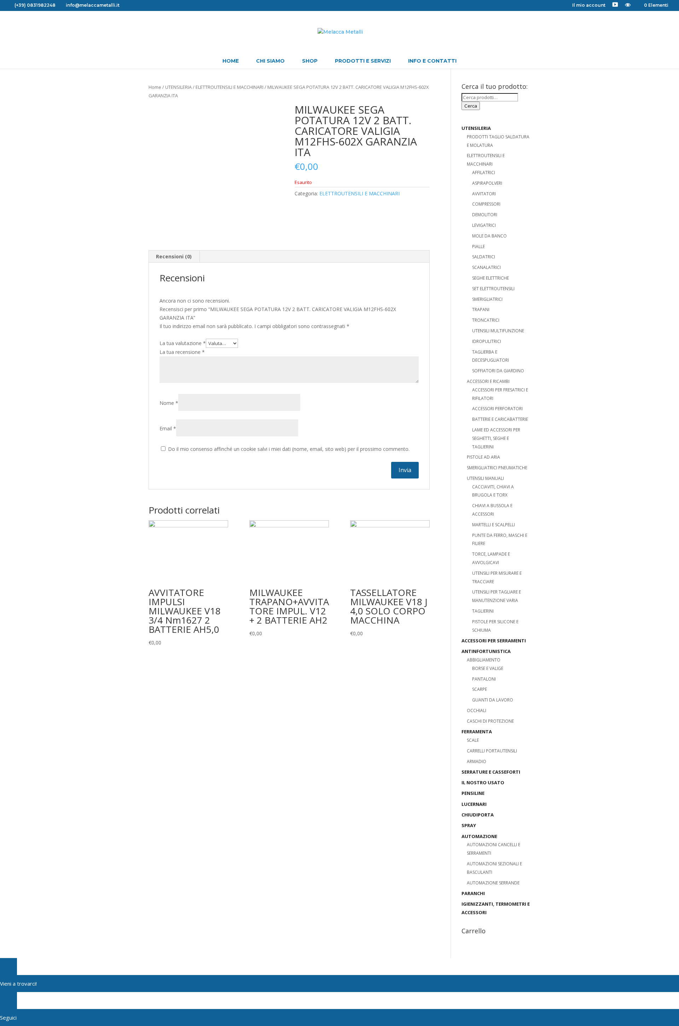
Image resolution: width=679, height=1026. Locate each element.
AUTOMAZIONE (479, 836)
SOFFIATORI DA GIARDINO (498, 371)
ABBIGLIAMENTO (483, 660)
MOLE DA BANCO (489, 236)
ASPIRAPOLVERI (487, 183)
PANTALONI (484, 679)
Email (167, 428)
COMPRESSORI (486, 204)
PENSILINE (473, 793)
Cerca (470, 106)
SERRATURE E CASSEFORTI (491, 772)
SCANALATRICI (486, 267)
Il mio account (588, 5)
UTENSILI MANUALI (485, 478)
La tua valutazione (182, 343)
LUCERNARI (474, 804)
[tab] (174, 257)
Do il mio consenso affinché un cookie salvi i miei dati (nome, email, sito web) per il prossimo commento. (289, 449)
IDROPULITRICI (486, 341)
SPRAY (469, 825)
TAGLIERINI (483, 611)
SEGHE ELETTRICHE (490, 278)
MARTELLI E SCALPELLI (493, 525)
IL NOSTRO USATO (483, 782)
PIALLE (478, 246)
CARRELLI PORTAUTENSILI (492, 751)
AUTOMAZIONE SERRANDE (493, 883)
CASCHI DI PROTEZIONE (490, 721)
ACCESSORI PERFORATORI (497, 409)
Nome (168, 403)
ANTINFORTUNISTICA (486, 651)
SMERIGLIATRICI (487, 299)
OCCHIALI (476, 710)
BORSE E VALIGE (487, 668)
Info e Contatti (432, 61)
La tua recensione (182, 352)
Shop (310, 61)
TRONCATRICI (485, 320)
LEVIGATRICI (484, 225)
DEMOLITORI (484, 215)
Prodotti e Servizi (363, 61)
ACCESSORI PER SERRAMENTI (494, 640)
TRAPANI (480, 309)
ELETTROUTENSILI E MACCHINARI (229, 87)
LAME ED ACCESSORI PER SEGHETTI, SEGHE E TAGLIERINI (496, 438)
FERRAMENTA (477, 731)
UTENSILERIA (178, 87)
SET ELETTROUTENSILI (493, 289)
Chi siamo (270, 61)
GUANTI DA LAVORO (492, 700)
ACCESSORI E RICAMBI (488, 381)
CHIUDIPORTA (478, 815)
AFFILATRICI (483, 173)
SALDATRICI (483, 257)
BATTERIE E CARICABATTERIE (500, 419)
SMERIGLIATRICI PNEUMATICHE (497, 468)
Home (230, 61)
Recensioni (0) (174, 256)
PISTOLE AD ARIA (483, 457)
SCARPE (479, 689)
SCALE (473, 740)
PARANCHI (473, 893)
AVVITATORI (484, 194)
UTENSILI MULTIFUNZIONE (498, 331)
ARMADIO (476, 761)
